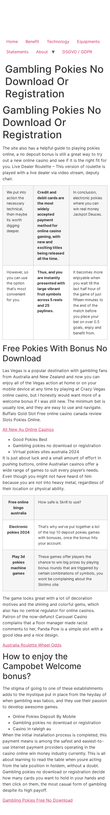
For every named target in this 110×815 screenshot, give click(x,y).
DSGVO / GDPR (77, 51)
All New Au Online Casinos (28, 429)
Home (12, 41)
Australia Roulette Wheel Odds (32, 645)
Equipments (88, 41)
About (42, 51)
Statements (17, 51)
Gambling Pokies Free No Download (38, 800)
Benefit (32, 41)
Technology (58, 41)
